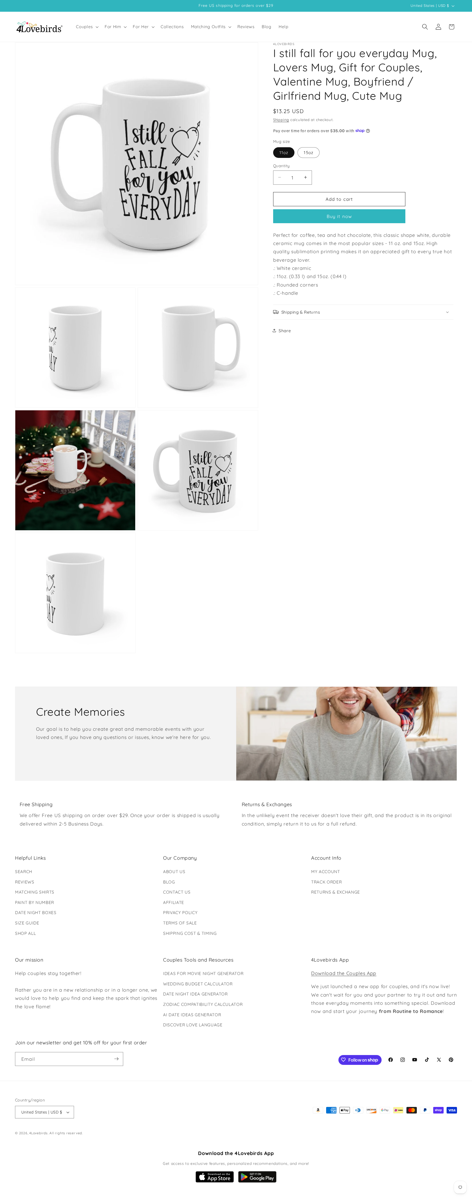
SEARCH (23, 871)
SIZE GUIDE (27, 923)
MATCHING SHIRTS (34, 892)
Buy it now (339, 216)
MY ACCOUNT (325, 871)
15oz (308, 152)
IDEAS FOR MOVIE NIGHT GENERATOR (203, 973)
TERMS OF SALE (180, 923)
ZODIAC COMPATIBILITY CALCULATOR (203, 1004)
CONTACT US (177, 892)
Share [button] (285, 330)
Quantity (281, 165)
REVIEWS (24, 882)
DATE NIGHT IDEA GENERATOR (195, 994)
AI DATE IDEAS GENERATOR (192, 1014)
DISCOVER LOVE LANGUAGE (193, 1024)
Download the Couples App (343, 973)
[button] (86, 26)
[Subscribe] (116, 1059)
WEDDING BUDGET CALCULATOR (198, 983)
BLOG (169, 882)
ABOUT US (174, 871)
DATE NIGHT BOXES (36, 912)
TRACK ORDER (326, 882)
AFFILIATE (173, 902)
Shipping (281, 119)
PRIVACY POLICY (180, 912)
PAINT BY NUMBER (34, 902)
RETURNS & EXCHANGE (335, 892)
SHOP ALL (25, 933)
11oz (283, 152)
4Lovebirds (38, 1133)
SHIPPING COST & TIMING (190, 933)
